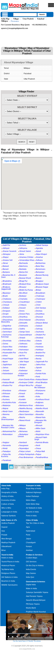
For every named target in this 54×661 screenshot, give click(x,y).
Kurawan (23, 402)
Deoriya (39, 311)
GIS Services (31, 562)
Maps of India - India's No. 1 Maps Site (4, 6)
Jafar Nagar (24, 362)
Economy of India (8, 500)
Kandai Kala (41, 373)
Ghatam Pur (41, 335)
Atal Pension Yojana (34, 596)
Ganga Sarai (24, 332)
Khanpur (22, 390)
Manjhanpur (24, 411)
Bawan (39, 278)
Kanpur (29, 546)
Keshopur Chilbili (26, 382)
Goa (3, 531)
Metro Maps (31, 500)
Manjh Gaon (8, 411)
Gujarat (4, 527)
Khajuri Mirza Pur (26, 385)
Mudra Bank (31, 608)
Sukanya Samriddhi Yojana (37, 592)
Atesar (5, 263)
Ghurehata (7, 341)
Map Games (31, 573)
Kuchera (6, 399)
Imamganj (40, 356)
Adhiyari (6, 248)
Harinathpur (7, 350)
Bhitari (38, 290)
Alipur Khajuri (41, 254)
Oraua (38, 448)
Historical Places (8, 565)
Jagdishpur (7, 365)
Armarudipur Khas (26, 260)
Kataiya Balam (42, 379)
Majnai (5, 408)
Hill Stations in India (9, 577)
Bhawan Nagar (42, 287)
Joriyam (6, 371)
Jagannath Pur (42, 362)
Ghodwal (39, 338)
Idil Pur (22, 356)
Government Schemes (35, 582)
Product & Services (34, 555)
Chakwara (7, 299)
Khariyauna (40, 390)
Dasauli (22, 308)
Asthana (39, 260)
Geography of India (9, 492)
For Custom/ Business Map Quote (15, 25)
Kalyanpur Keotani (23, 374)
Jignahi (39, 368)
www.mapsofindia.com (27, 649)
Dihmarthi (23, 323)
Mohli (38, 431)
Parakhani (7, 460)
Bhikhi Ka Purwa (26, 290)
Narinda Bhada (42, 442)
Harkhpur (40, 350)
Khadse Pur (7, 385)
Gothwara (23, 344)
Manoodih (40, 411)
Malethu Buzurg (25, 408)
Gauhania (40, 332)
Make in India (31, 588)
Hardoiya (39, 347)
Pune (28, 535)
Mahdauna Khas (26, 405)
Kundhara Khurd (42, 399)
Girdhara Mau (25, 341)
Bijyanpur (6, 293)
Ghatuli (22, 338)
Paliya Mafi (40, 451)
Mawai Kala (40, 417)
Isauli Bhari (23, 359)
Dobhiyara (23, 326)
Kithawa (6, 396)
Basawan (23, 275)
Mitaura (22, 428)
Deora (21, 311)
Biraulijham (40, 293)
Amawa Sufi (7, 260)
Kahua (38, 371)
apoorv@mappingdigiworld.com (14, 28)
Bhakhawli (7, 284)
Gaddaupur (7, 329)
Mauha (22, 417)
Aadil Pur (6, 245)
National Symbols (8, 516)
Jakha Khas (40, 365)
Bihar (3, 550)
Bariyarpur (40, 272)
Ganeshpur (7, 332)
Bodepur (22, 296)
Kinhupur (39, 393)
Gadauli (39, 326)
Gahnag (39, 329)
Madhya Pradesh (8, 543)
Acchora (22, 245)
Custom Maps (31, 558)
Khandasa (7, 390)
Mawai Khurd (24, 420)
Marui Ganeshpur (26, 414)
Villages (16, 19)
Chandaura (7, 302)
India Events (31, 569)
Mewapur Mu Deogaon (40, 421)
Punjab (4, 535)
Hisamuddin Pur (9, 353)
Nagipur (6, 442)
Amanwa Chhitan (26, 257)
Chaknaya (40, 296)
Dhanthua (23, 317)
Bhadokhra (7, 281)
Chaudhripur (24, 302)
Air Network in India (34, 508)
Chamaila (23, 299)
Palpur (38, 454)
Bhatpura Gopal (42, 284)
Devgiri (6, 314)
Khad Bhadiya (41, 382)
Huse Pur (23, 353)
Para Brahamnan (26, 457)
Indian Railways (32, 496)
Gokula (39, 341)
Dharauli (39, 317)
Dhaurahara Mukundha (7, 321)
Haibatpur (23, 347)
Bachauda (23, 263)
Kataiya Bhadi (8, 382)
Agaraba (39, 248)
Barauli (6, 269)
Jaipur (28, 539)
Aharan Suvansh (9, 251)
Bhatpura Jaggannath (6, 288)
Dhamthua (40, 314)
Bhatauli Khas (25, 284)
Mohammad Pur (9, 431)
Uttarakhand (6, 546)
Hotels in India (7, 558)
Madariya (6, 405)
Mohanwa (23, 431)
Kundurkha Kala (9, 402)
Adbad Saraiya (42, 245)
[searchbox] (25, 14)
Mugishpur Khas (42, 434)
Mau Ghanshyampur (7, 418)
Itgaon (5, 362)
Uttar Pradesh (28, 19)
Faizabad (40, 19)
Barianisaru (40, 269)
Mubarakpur (8, 434)
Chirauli (6, 305)
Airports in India (32, 512)
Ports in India (31, 516)
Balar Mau (40, 266)
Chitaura (22, 305)
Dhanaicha (7, 317)
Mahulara (40, 405)
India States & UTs (9, 520)
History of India (7, 496)
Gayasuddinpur (25, 335)
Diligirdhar (7, 326)
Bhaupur (22, 287)
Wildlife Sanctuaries (9, 585)
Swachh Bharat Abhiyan (35, 600)
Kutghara (39, 402)
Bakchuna (23, 266)
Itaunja (38, 359)
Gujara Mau (7, 347)
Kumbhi (22, 399)
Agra (28, 527)
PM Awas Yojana (33, 604)
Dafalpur (6, 308)
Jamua (5, 368)
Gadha (22, 329)
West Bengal (6, 539)
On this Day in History (35, 565)
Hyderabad (30, 531)
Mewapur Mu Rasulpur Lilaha (7, 426)
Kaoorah (6, 379)
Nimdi (5, 448)
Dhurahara (40, 320)
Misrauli (39, 425)
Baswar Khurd (25, 278)
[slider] (30, 633)
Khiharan (6, 393)
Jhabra (22, 368)
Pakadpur (7, 451)
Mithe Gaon (40, 428)
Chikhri (39, 302)
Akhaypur (6, 254)
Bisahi (5, 296)
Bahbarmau (40, 263)
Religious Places (8, 573)
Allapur (6, 257)
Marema (6, 414)
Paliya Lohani (25, 451)
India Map (5, 19)
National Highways (33, 492)
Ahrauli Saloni (25, 251)
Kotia (38, 396)
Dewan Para (24, 314)
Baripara (6, 272)
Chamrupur (40, 299)
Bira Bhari (23, 293)
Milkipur (4, 21)
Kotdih (22, 396)
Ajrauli (38, 251)
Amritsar (29, 550)
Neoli (38, 445)
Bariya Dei (23, 272)
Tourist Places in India (10, 562)
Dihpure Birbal (42, 323)
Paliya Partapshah (26, 454)
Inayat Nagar (8, 359)
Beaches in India (8, 581)
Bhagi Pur (23, 281)
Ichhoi (5, 356)
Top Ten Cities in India (35, 523)
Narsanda (7, 445)
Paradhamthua (42, 457)
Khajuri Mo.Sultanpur (39, 386)
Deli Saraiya (41, 308)
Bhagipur (39, 281)
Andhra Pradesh (8, 523)
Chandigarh (31, 543)
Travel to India (7, 555)
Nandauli (23, 442)
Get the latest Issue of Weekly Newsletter (27, 641)
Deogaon (6, 311)
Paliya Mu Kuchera (6, 455)
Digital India (31, 585)
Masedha (40, 414)
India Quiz (30, 577)
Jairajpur (23, 365)
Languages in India (9, 512)
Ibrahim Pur (40, 353)
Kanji (38, 376)
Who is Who (6, 508)
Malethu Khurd (42, 408)
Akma (21, 254)
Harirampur (24, 350)
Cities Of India (32, 520)
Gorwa (5, 344)
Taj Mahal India (7, 569)
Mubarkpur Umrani (23, 435)
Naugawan (23, 445)
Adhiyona (23, 248)
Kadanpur (23, 371)
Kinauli (22, 393)
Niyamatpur (24, 448)
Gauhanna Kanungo (6, 336)
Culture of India (7, 504)
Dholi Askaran (25, 320)
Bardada (22, 269)
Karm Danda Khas (26, 379)
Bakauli (6, 266)
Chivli (38, 305)
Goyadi (39, 344)
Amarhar (39, 257)
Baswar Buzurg (42, 275)
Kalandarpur (8, 373)
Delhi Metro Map (32, 504)
